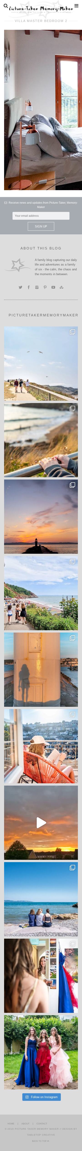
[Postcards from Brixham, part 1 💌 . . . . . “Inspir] (41, 899)
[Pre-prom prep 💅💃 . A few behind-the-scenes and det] (41, 976)
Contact (41, 1123)
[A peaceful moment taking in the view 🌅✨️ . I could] (41, 440)
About (25, 1123)
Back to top (39, 1141)
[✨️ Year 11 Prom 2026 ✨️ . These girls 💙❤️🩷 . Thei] (41, 1052)
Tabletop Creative (41, 1135)
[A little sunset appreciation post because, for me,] (41, 517)
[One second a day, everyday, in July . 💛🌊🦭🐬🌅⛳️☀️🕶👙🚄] (41, 823)
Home (11, 1123)
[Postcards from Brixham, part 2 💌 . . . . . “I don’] (41, 593)
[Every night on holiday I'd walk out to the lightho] (41, 670)
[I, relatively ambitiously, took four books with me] (41, 746)
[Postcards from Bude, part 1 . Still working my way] (41, 363)
